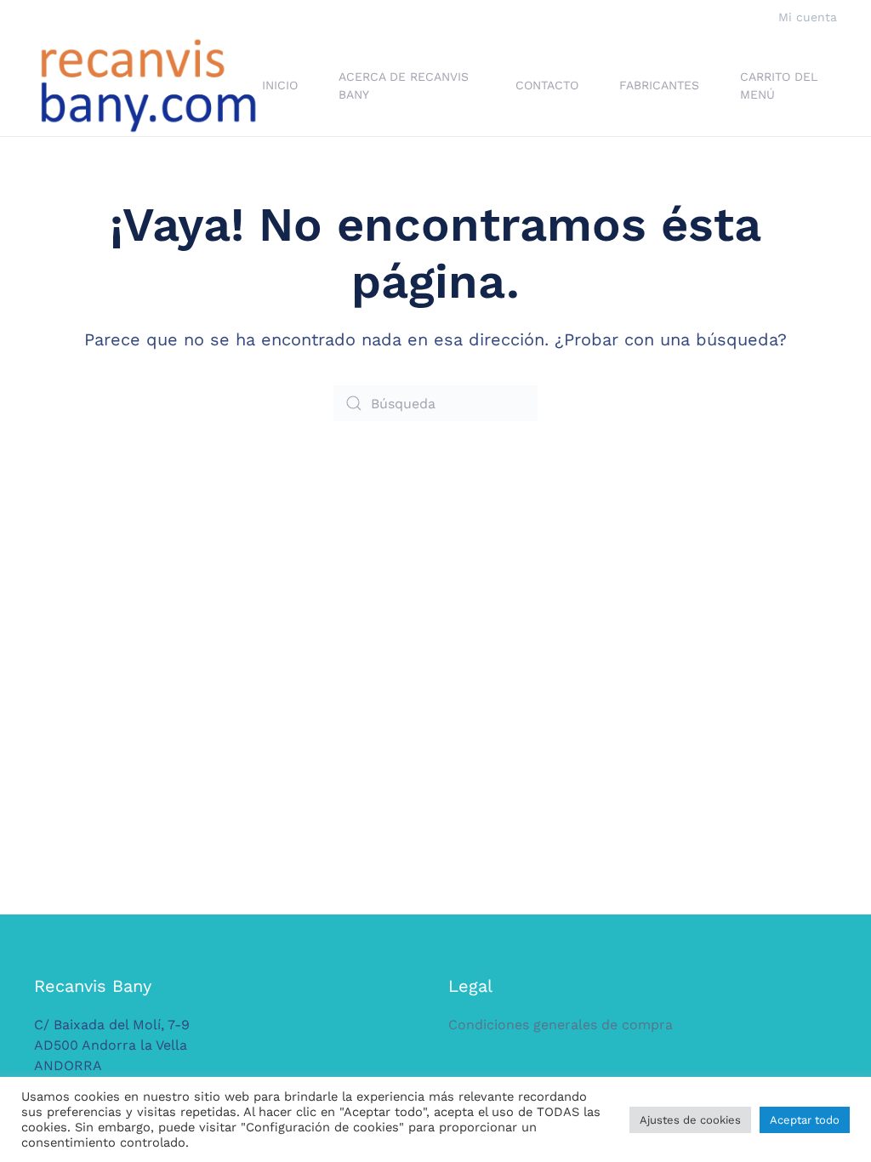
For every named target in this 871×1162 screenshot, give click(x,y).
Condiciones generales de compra (560, 1025)
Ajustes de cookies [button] (690, 1120)
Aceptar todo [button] (805, 1120)
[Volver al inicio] (148, 85)
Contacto (546, 85)
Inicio (280, 85)
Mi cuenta (807, 17)
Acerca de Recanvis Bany (404, 85)
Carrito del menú (778, 85)
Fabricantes (659, 85)
